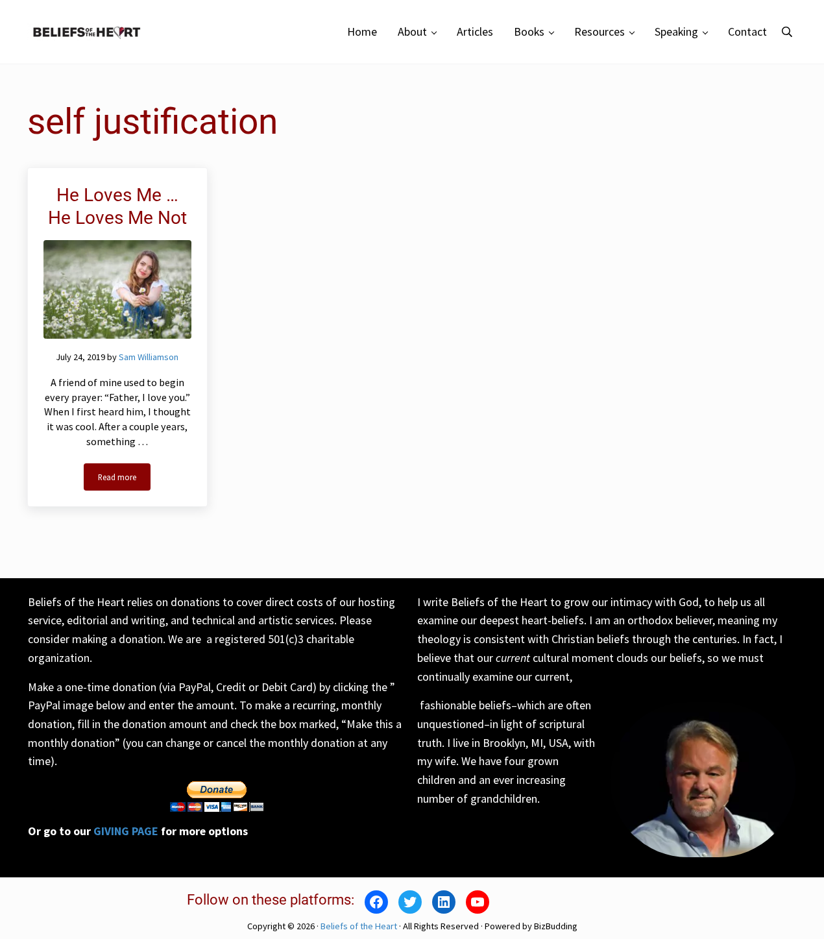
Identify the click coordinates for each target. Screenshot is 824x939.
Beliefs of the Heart (359, 926)
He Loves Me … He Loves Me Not (117, 206)
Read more (124, 479)
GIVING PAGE (125, 830)
